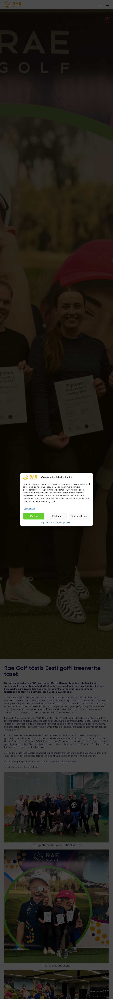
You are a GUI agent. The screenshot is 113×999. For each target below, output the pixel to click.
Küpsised (45, 523)
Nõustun (33, 516)
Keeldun (56, 516)
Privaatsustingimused (61, 523)
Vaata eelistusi (79, 516)
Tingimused (29, 509)
